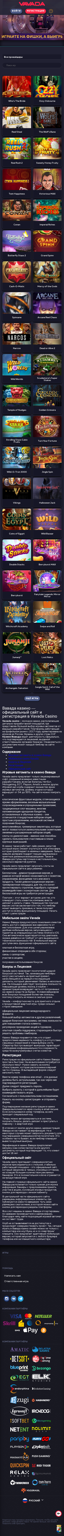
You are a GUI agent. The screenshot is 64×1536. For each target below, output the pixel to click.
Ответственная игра (16, 1281)
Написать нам (12, 1276)
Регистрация (35, 11)
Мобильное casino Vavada (24, 758)
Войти (16, 11)
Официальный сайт (20, 768)
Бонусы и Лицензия (20, 762)
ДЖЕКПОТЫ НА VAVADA (32, 37)
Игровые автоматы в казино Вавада (30, 755)
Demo (17, 93)
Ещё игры (32, 699)
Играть (16, 86)
